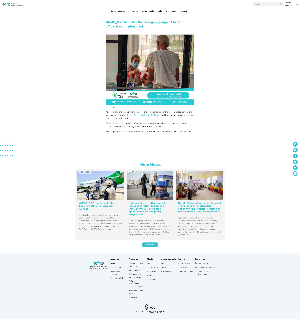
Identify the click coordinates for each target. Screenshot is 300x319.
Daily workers (166, 272)
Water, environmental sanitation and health (137, 284)
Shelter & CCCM (135, 270)
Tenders (164, 268)
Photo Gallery (152, 272)
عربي (297, 4)
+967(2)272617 (203, 264)
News (149, 264)
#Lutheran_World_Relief (134, 115)
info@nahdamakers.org (207, 268)
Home (113, 264)
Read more (150, 245)
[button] (123, 11)
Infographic (151, 280)
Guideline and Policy (185, 272)
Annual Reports (184, 264)
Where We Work (117, 278)
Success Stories (153, 268)
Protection (133, 298)
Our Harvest (182, 268)
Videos (149, 276)
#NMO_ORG (151, 115)
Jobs (162, 264)
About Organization (118, 268)
